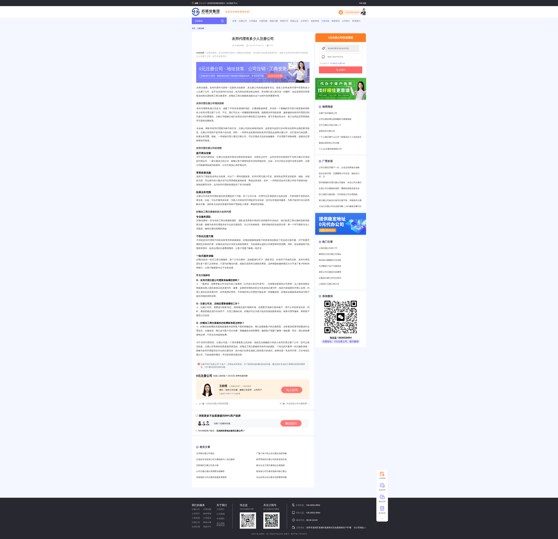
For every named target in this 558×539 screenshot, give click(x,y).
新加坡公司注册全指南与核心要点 (271, 471)
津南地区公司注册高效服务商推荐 (211, 477)
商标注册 (274, 20)
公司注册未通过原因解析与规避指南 (335, 119)
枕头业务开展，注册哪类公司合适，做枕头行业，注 (339, 175)
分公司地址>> (360, 527)
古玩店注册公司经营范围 (217, 404)
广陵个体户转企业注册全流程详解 (271, 453)
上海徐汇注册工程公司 (329, 284)
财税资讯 (336, 20)
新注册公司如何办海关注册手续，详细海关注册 (340, 200)
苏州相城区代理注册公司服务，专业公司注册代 (340, 182)
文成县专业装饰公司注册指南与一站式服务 (215, 459)
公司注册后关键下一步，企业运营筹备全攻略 (339, 167)
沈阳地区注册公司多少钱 (207, 465)
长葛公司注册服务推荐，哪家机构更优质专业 (339, 188)
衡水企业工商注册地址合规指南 (270, 465)
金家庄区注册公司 (327, 131)
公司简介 (346, 20)
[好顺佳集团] (205, 12)
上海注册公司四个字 (328, 248)
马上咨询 (292, 390)
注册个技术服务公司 (328, 113)
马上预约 (340, 70)
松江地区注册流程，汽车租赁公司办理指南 (338, 194)
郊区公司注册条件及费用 (330, 272)
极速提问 (291, 423)
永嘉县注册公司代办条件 (330, 278)
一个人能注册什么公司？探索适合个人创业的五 (340, 137)
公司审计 (305, 20)
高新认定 (294, 20)
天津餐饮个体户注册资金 (330, 266)
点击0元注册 (275, 75)
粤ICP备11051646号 (299, 533)
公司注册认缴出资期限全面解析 (210, 471)
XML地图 (362, 3)
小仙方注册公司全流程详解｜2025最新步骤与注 (340, 206)
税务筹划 (315, 20)
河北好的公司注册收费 (296, 404)
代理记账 (263, 20)
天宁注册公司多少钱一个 (330, 125)
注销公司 (196, 522)
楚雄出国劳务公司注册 (329, 143)
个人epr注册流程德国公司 (330, 149)
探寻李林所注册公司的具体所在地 (271, 459)
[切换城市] (203, 3)
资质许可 (284, 20)
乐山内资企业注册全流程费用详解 (271, 477)
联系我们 (356, 20)
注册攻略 (325, 20)
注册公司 (243, 20)
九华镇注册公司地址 (205, 453)
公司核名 (253, 20)
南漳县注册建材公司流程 (330, 260)
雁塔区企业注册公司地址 (330, 254)
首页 (235, 20)
